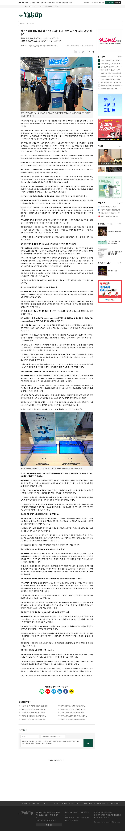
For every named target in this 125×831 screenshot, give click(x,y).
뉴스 (28, 23)
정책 (33, 2)
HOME (23, 23)
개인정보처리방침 (87, 804)
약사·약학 (51, 2)
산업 (37, 2)
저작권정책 (75, 804)
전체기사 (28, 2)
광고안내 (45, 804)
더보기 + (120, 56)
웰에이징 (65, 2)
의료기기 (57, 6)
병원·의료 (44, 2)
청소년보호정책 (101, 804)
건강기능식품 (48, 6)
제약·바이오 (28, 6)
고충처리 (55, 804)
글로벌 (58, 2)
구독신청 (117, 2)
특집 (70, 2)
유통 (36, 6)
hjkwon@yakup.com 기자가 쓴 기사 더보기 (43, 46)
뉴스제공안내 (35, 804)
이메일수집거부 (114, 804)
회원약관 (64, 804)
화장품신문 (95, 2)
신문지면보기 (87, 2)
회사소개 (24, 804)
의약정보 (101, 2)
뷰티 (41, 6)
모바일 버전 (49, 825)
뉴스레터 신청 (109, 2)
